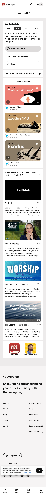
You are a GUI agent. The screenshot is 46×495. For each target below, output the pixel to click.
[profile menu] (39, 4)
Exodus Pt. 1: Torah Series (22, 135)
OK (39, 470)
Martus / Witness (18, 107)
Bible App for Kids (30, 355)
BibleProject (14, 109)
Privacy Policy (28, 472)
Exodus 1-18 (16, 163)
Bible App (14, 355)
